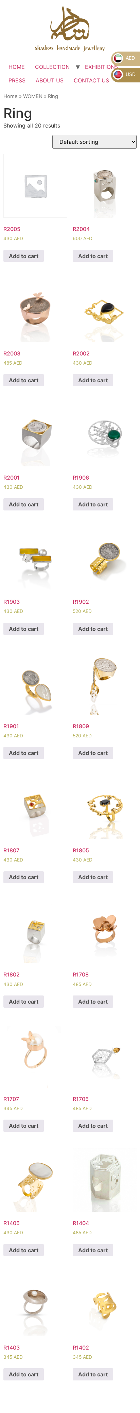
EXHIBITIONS (101, 66)
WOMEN (32, 96)
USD (130, 74)
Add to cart (23, 256)
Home (10, 96)
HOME (16, 66)
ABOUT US (50, 80)
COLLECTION (52, 66)
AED (129, 58)
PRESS (16, 80)
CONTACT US (91, 80)
